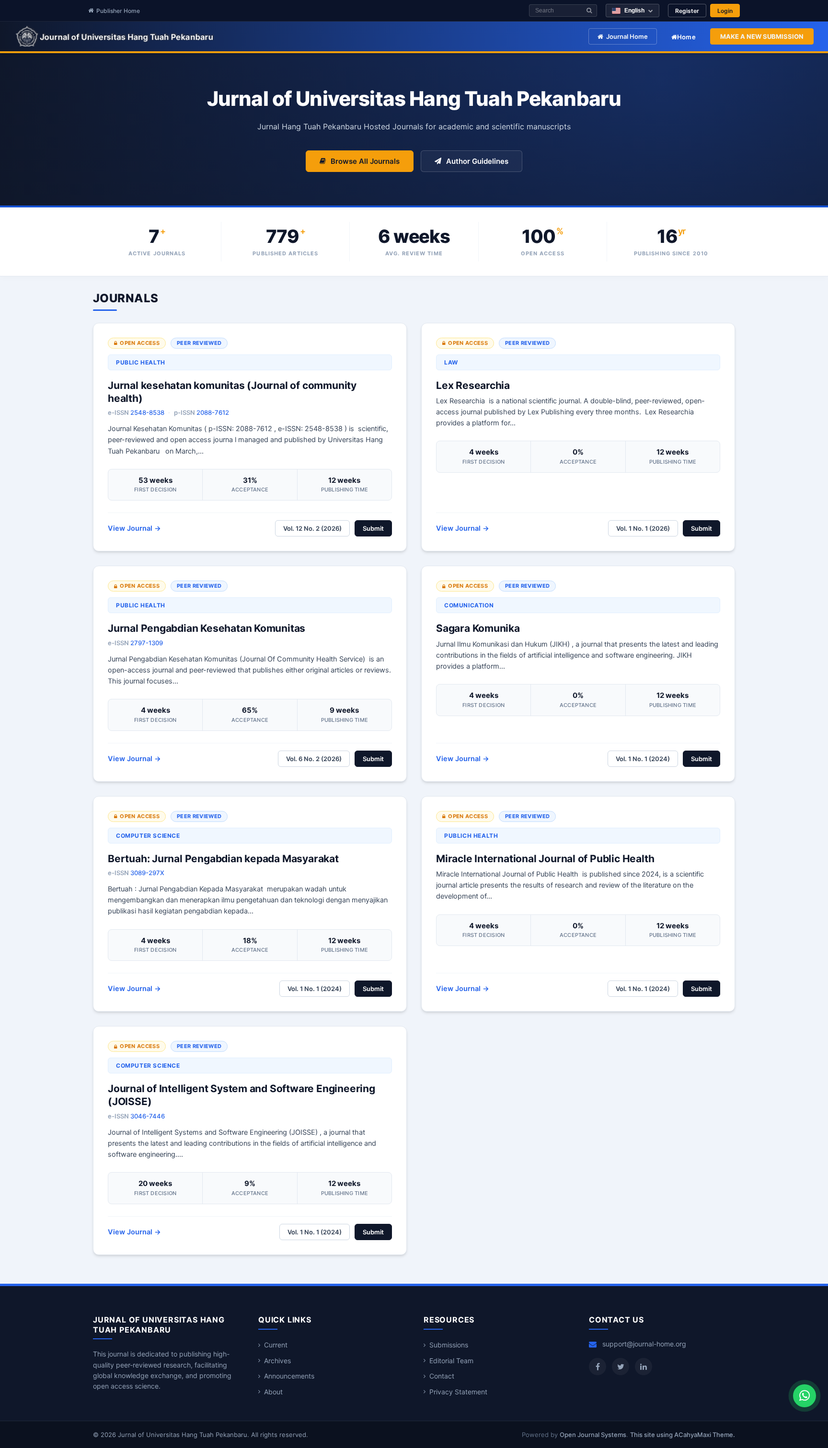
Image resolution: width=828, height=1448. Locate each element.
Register (687, 10)
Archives (277, 1361)
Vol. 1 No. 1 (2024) (643, 759)
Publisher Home (118, 10)
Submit (373, 528)
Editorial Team (451, 1361)
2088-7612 (212, 412)
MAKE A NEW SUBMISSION (762, 36)
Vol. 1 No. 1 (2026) (643, 528)
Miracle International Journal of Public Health (545, 859)
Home (686, 37)
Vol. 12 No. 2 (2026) (312, 528)
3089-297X (147, 873)
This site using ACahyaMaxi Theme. (682, 1434)
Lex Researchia (473, 385)
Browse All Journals (365, 161)
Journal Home (627, 36)
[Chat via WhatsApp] (804, 1395)
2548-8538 (147, 412)
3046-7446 (147, 1116)
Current (276, 1345)
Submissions (448, 1345)
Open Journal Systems (593, 1434)
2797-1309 (146, 643)
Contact (441, 1376)
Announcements (289, 1376)
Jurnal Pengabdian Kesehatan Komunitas (206, 628)
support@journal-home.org (644, 1344)
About (273, 1392)
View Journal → (134, 528)
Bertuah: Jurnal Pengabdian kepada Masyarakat (223, 859)
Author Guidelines (477, 161)
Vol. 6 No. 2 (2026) (314, 759)
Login (725, 10)
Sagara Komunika (478, 628)
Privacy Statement (458, 1392)
